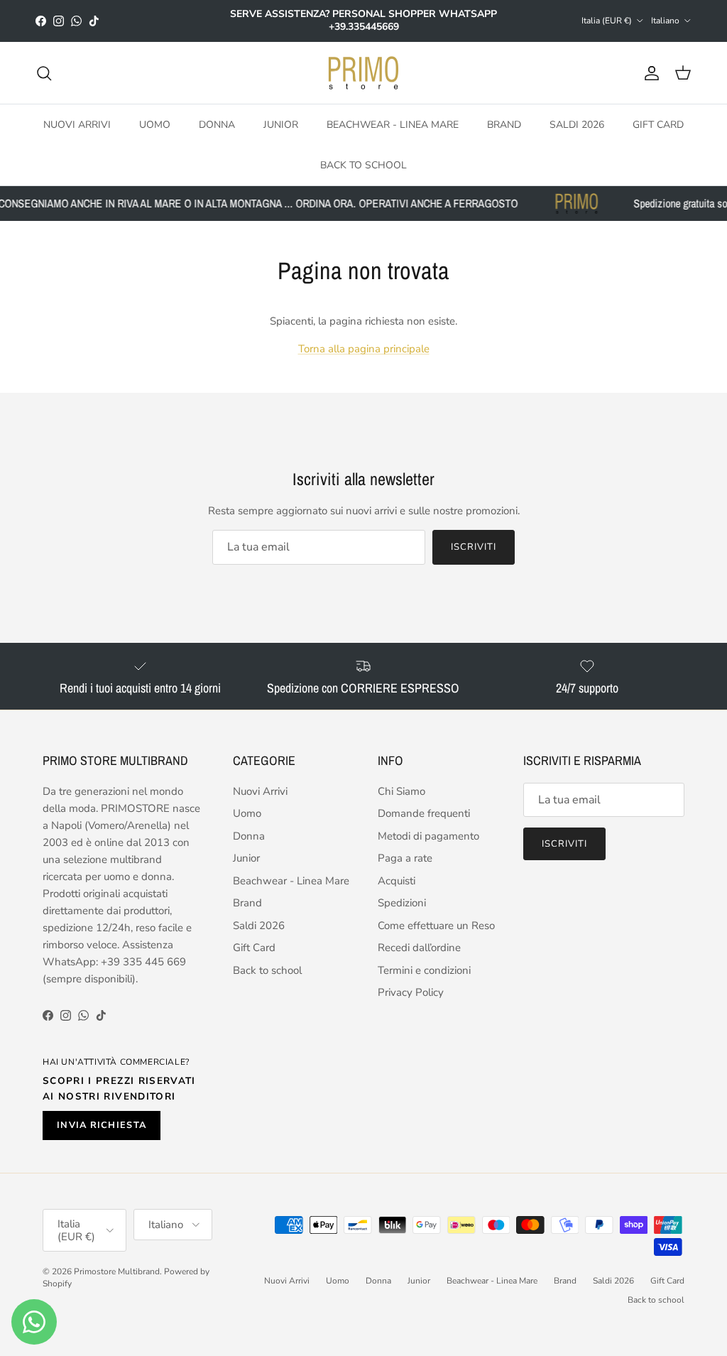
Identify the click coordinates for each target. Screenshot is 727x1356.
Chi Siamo (401, 791)
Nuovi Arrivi (77, 124)
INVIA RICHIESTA (101, 1125)
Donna (217, 124)
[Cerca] (44, 73)
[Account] (649, 73)
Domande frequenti (424, 813)
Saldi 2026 (577, 124)
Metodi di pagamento (428, 836)
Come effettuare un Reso (436, 925)
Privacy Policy (411, 992)
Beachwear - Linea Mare (393, 124)
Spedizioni (402, 903)
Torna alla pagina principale (364, 349)
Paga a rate (405, 858)
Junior (280, 124)
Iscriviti (473, 547)
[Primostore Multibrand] (363, 73)
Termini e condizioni (424, 970)
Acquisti (396, 881)
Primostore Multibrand (117, 1271)
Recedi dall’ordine (419, 947)
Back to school (363, 165)
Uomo (154, 124)
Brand (504, 124)
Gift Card (658, 124)
